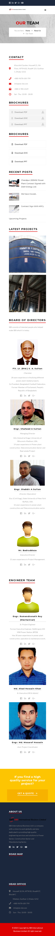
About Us (37, 31)
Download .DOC (21, 118)
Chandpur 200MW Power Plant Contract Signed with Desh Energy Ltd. (33, 183)
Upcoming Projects (17, 218)
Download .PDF (20, 112)
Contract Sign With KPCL (32, 206)
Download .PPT (20, 124)
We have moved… (29, 194)
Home (28, 31)
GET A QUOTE (26, 793)
